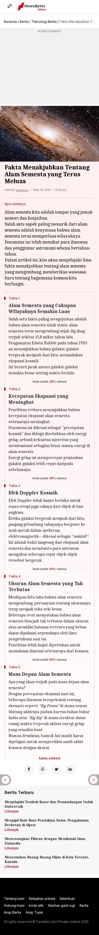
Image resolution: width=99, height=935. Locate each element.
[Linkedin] (70, 769)
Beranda (10, 21)
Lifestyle (12, 811)
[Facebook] (28, 769)
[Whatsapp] (42, 769)
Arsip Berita (12, 912)
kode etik (36, 905)
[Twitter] (56, 769)
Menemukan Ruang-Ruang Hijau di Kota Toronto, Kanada (47, 859)
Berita (24, 21)
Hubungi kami (14, 905)
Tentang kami (14, 898)
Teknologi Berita (44, 21)
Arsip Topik (34, 912)
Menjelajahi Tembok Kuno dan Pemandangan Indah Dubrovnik (49, 804)
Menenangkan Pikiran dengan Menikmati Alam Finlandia (45, 841)
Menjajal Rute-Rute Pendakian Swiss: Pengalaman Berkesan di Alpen (47, 822)
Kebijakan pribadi (42, 898)
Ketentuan (67, 898)
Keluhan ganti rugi (61, 905)
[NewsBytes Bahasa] (32, 6)
